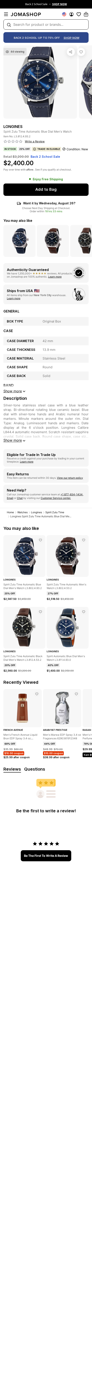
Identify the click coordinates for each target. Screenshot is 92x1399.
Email (10, 498)
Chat (20, 498)
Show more (12, 440)
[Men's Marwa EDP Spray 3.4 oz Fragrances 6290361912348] (76, 694)
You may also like (17, 220)
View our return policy (70, 477)
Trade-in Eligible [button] (48, 149)
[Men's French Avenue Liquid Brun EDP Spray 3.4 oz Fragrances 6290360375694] (37, 694)
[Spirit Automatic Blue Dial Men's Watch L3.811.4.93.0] (83, 612)
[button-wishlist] (78, 14)
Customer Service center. (56, 498)
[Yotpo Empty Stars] (13, 141)
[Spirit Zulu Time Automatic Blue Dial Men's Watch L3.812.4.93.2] (81, 52)
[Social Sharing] (71, 52)
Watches (22, 512)
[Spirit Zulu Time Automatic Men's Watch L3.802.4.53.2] (83, 540)
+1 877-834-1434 (72, 494)
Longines (36, 512)
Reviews (12, 769)
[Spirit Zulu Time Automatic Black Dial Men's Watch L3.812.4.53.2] (40, 612)
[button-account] (71, 14)
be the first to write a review (46, 855)
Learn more (55, 276)
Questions (34, 769)
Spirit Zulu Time (54, 512)
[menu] (6, 14)
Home (10, 512)
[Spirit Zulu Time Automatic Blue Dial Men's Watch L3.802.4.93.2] (40, 540)
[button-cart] (86, 14)
